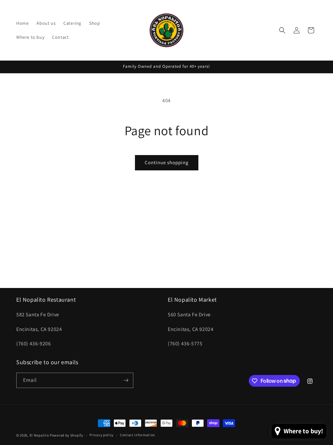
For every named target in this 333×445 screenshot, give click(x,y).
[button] (282, 30)
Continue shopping (167, 162)
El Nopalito (39, 435)
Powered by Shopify (66, 435)
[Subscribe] (126, 380)
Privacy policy (101, 435)
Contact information (137, 435)
